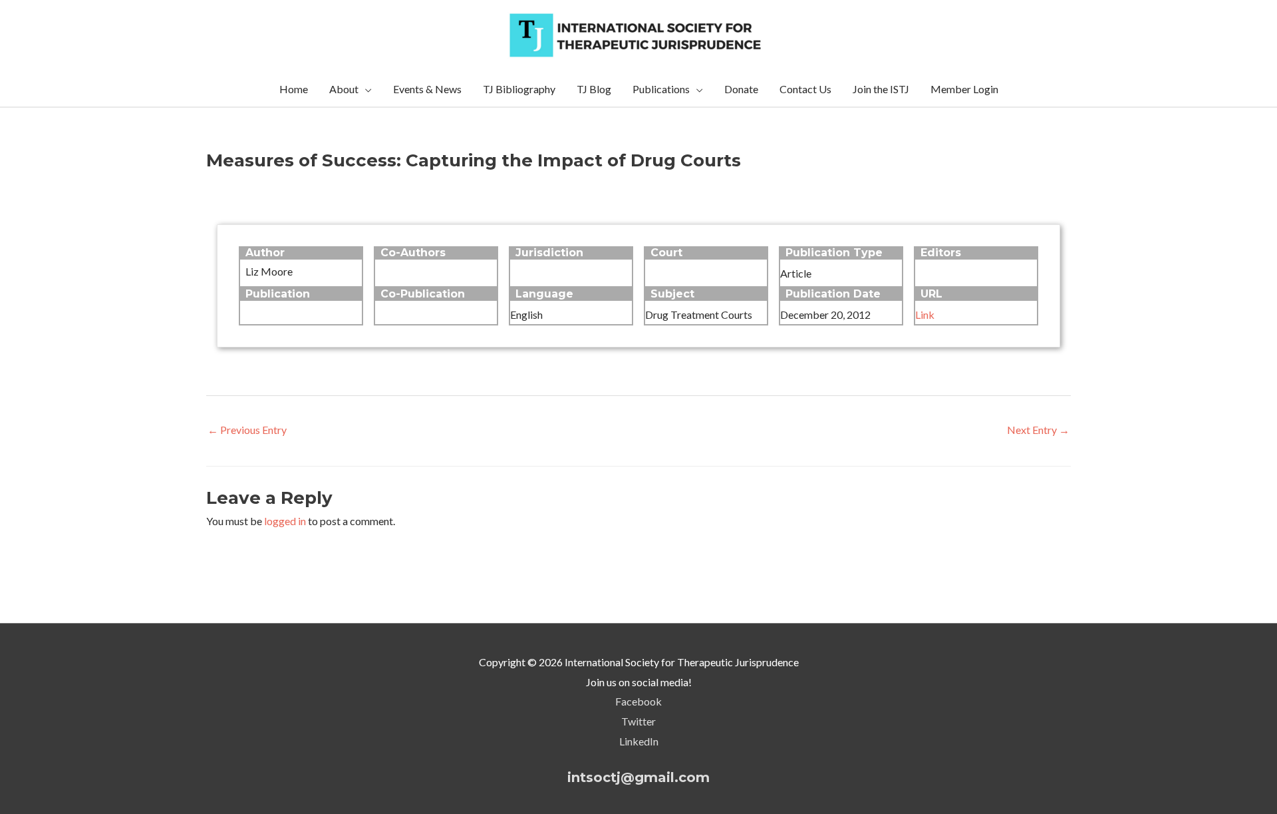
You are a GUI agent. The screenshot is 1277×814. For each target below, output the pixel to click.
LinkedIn (638, 741)
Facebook (638, 701)
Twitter (638, 721)
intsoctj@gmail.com (638, 777)
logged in (285, 520)
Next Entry (1038, 429)
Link (924, 314)
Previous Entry (247, 429)
